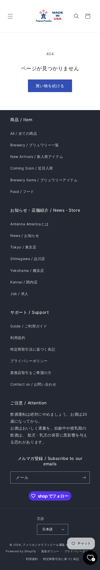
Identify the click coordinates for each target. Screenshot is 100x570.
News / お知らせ (24, 235)
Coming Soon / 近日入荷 (31, 168)
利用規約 (17, 337)
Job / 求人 (19, 293)
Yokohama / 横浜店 (27, 270)
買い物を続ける (50, 85)
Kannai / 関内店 (23, 282)
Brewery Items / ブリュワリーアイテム (44, 180)
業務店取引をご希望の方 (31, 372)
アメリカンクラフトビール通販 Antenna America (57, 545)
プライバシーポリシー (29, 361)
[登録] (83, 477)
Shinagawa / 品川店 (27, 258)
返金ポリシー (50, 551)
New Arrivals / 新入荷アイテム (36, 156)
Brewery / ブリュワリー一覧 (34, 145)
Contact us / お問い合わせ (33, 384)
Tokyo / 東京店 (23, 247)
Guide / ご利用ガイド (28, 326)
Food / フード (22, 191)
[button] (10, 16)
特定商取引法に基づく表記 (32, 349)
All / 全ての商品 (23, 133)
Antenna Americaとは (29, 224)
